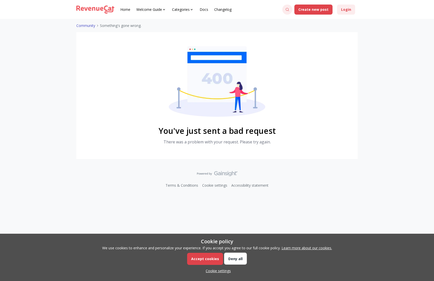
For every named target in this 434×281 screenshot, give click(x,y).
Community (85, 25)
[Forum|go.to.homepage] (95, 10)
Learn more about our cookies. (307, 248)
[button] (313, 10)
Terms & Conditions (182, 185)
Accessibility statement (249, 185)
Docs (204, 9)
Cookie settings (214, 185)
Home (125, 9)
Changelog (223, 9)
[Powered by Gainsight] (217, 175)
